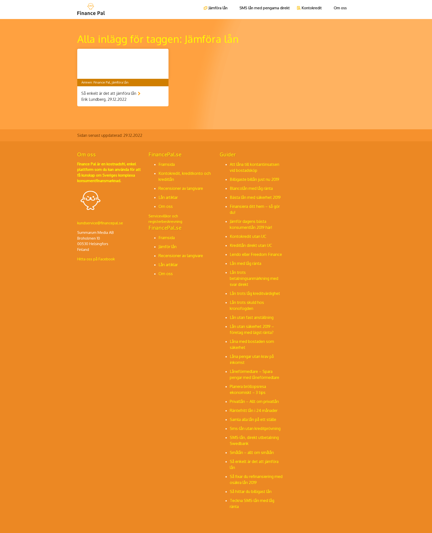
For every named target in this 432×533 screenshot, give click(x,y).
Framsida (166, 164)
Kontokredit (312, 8)
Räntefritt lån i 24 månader (254, 410)
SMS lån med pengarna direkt (265, 8)
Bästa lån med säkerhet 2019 (255, 197)
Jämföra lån (218, 8)
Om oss (340, 8)
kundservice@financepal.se (100, 223)
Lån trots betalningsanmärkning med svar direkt (254, 278)
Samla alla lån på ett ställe (253, 419)
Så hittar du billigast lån (251, 491)
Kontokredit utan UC (248, 236)
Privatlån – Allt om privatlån (254, 401)
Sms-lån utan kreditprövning (255, 428)
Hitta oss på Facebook (96, 259)
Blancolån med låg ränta (251, 188)
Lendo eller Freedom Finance (256, 254)
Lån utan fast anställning (252, 317)
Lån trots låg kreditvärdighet (255, 293)
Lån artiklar (168, 197)
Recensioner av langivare (180, 188)
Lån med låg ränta (245, 263)
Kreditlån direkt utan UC (251, 245)
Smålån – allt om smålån (252, 452)
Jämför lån (167, 246)
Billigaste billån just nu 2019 (254, 179)
